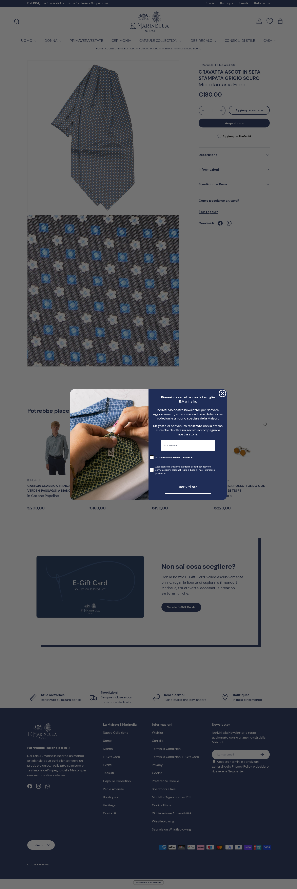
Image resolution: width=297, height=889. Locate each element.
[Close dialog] (222, 393)
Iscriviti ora (187, 486)
